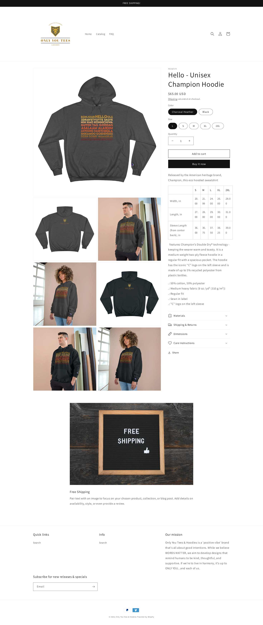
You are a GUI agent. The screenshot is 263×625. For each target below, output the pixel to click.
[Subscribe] (93, 586)
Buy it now (199, 164)
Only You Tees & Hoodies (126, 617)
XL (205, 125)
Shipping (172, 99)
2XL (218, 125)
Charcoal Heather (182, 111)
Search (37, 542)
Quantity (172, 133)
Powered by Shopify (145, 617)
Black (206, 111)
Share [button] (175, 352)
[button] (212, 34)
